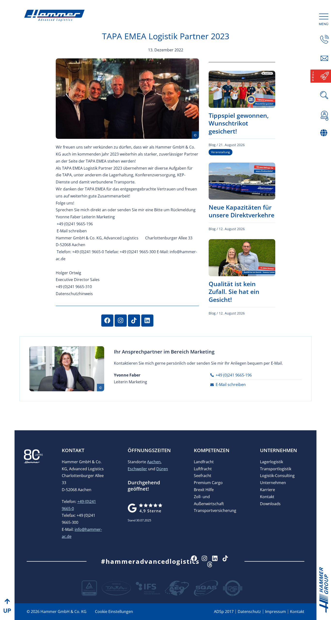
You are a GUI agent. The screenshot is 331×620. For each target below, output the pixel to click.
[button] (324, 143)
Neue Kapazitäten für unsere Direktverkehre (241, 211)
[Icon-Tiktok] (225, 558)
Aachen (154, 461)
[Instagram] (121, 320)
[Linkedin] (147, 320)
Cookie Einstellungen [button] (114, 611)
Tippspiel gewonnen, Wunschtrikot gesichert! (239, 123)
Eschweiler (137, 468)
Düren (162, 468)
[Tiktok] (134, 320)
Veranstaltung (220, 152)
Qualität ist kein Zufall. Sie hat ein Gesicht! (234, 292)
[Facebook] (107, 320)
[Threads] (210, 564)
